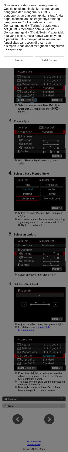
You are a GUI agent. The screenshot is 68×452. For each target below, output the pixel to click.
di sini (50, 22)
